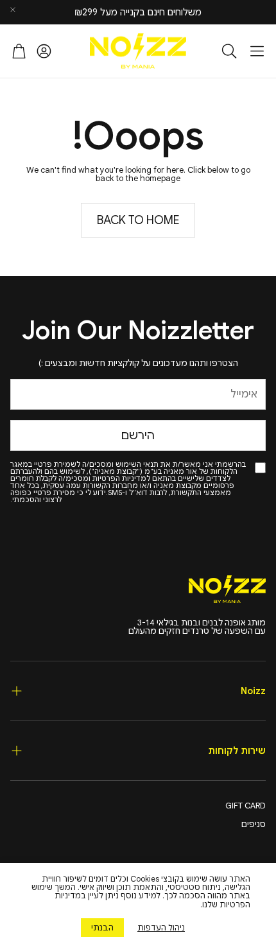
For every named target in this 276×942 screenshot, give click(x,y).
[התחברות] (44, 51)
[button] (257, 51)
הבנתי (102, 927)
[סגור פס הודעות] (12, 9)
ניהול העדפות (161, 927)
